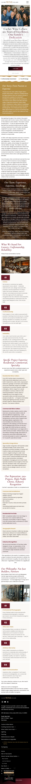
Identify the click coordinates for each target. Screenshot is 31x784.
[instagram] (2, 702)
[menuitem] (15, 724)
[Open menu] (27, 2)
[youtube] (5, 702)
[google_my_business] (8, 702)
